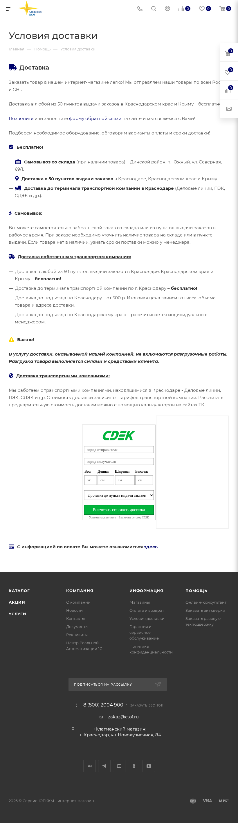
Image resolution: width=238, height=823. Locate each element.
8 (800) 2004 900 (103, 705)
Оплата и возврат (146, 610)
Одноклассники (134, 766)
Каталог (19, 590)
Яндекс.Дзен (149, 766)
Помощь (196, 590)
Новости (74, 610)
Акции (17, 602)
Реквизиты (77, 634)
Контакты (75, 618)
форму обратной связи (95, 118)
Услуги (17, 613)
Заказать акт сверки (205, 610)
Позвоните (21, 118)
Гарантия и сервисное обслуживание (144, 632)
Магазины (139, 602)
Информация (146, 590)
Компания (79, 590)
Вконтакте (89, 766)
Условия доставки (147, 618)
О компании (78, 602)
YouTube (119, 766)
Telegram (104, 766)
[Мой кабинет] (167, 9)
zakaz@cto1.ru (123, 717)
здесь (151, 546)
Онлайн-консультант (205, 602)
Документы (77, 626)
